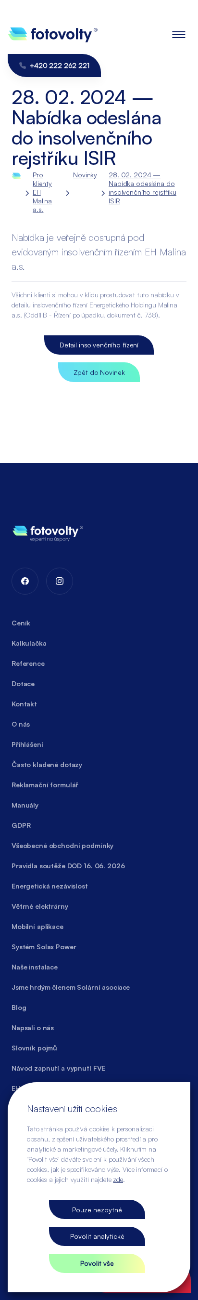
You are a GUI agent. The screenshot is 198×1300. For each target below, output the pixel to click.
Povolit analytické (97, 1236)
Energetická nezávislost (50, 886)
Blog (19, 1007)
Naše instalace (35, 967)
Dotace (23, 683)
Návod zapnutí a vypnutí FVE (58, 1068)
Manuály (25, 805)
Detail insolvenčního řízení (99, 345)
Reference (28, 663)
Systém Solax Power (44, 946)
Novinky (85, 175)
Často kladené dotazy (47, 764)
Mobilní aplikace (37, 926)
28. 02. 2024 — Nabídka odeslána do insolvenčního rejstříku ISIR (142, 188)
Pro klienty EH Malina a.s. (42, 192)
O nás (21, 724)
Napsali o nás (33, 1027)
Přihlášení (27, 744)
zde (118, 1179)
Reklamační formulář (45, 785)
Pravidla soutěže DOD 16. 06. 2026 (68, 866)
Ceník (21, 623)
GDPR (21, 825)
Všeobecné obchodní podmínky (62, 845)
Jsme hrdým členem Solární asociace (71, 987)
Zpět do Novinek (99, 372)
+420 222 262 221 (59, 65)
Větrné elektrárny (40, 906)
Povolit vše (97, 1263)
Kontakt (24, 704)
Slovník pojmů (34, 1048)
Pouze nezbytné (97, 1210)
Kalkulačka (29, 643)
